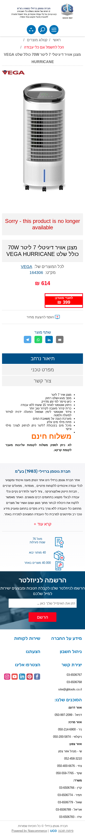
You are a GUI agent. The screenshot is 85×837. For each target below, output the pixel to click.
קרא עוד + (42, 524)
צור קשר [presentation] (42, 381)
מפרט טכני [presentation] (42, 370)
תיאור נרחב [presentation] (43, 358)
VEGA (26, 266)
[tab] (42, 358)
